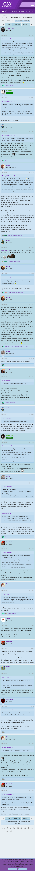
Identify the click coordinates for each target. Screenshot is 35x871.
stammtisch (26, 20)
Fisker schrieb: (6, 39)
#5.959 (32, 743)
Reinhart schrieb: (6, 747)
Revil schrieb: (5, 277)
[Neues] (29, 11)
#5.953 (32, 549)
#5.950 (32, 414)
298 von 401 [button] (17, 24)
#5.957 (32, 673)
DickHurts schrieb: (7, 710)
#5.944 (32, 172)
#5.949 (32, 377)
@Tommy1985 (5, 250)
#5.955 (32, 625)
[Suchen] (33, 11)
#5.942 (32, 97)
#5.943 (32, 131)
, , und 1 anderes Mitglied (16, 346)
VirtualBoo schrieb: (7, 794)
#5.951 (32, 442)
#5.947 (32, 304)
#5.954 (32, 590)
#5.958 (32, 706)
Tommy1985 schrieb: (7, 101)
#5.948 (32, 358)
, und (15, 235)
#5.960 (32, 790)
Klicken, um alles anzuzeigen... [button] (17, 54)
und (9, 85)
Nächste (25, 24)
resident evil (19, 20)
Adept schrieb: (6, 677)
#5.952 (32, 483)
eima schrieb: (5, 513)
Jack (3, 20)
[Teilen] (29, 35)
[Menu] (2, 11)
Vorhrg (10, 24)
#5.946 (32, 273)
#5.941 (32, 35)
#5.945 (32, 247)
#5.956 (32, 648)
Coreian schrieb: (6, 446)
